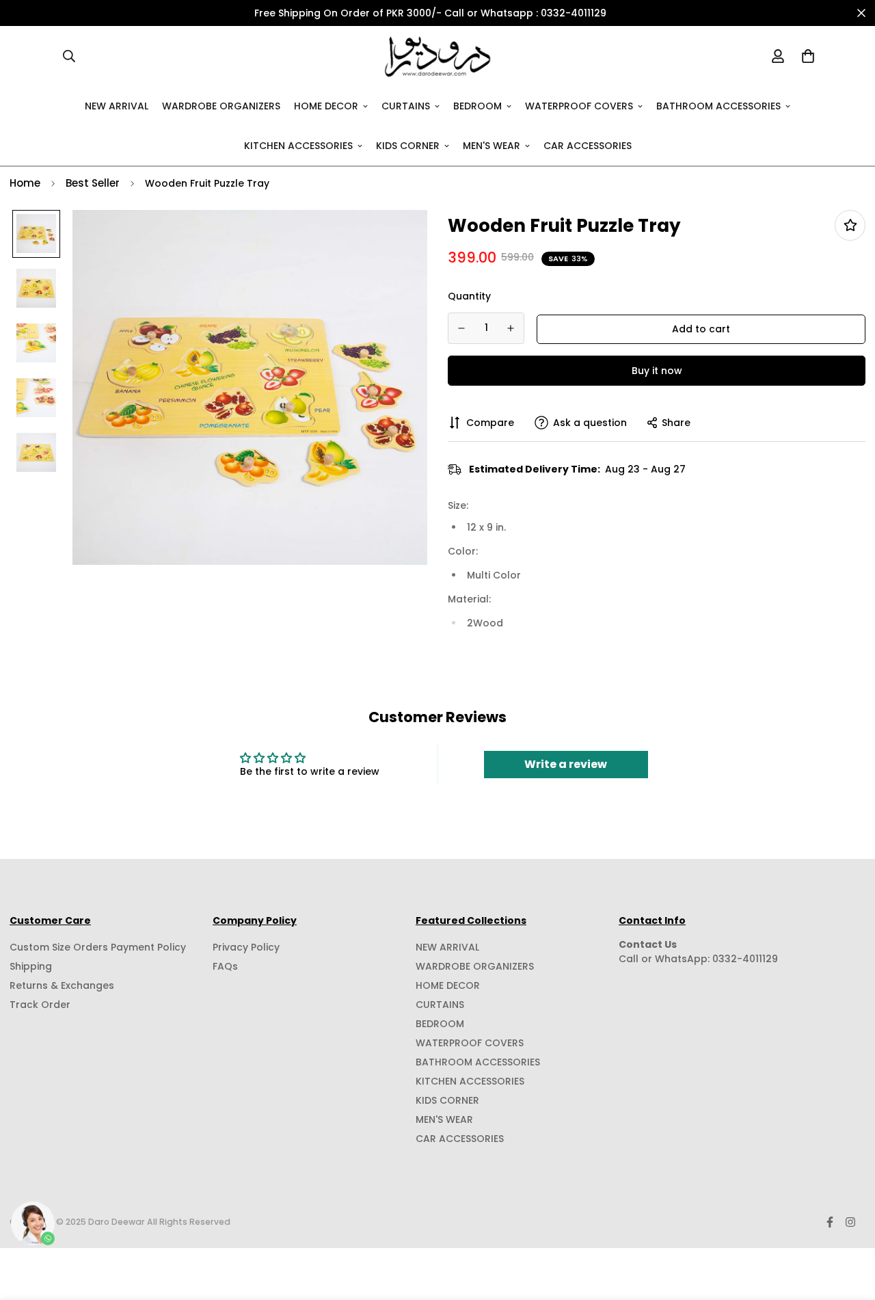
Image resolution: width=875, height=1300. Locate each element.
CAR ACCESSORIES (587, 145)
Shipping (31, 966)
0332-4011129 (745, 959)
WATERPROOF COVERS (579, 105)
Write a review (565, 764)
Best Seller (93, 183)
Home (25, 183)
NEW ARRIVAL (116, 105)
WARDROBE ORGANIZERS (221, 105)
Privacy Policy (246, 947)
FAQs (225, 966)
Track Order (40, 1004)
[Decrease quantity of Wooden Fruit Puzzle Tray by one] (461, 328)
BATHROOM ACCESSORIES (718, 105)
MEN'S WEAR (491, 145)
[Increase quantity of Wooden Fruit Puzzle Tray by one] (511, 328)
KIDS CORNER (408, 145)
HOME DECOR (326, 105)
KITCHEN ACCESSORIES (298, 145)
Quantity (469, 295)
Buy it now (657, 370)
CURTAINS (405, 105)
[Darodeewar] (437, 56)
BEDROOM (477, 105)
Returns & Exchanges (62, 985)
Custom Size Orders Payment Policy (98, 947)
